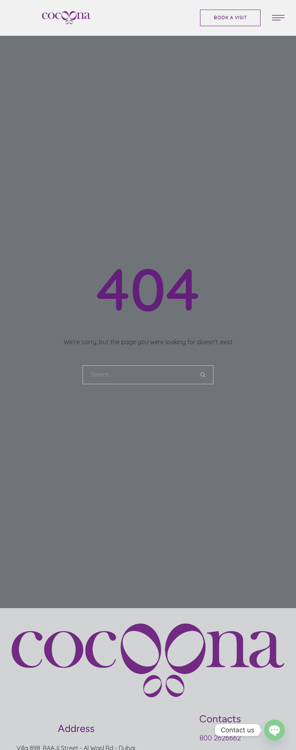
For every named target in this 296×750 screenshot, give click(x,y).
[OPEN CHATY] (274, 730)
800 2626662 (220, 737)
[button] (230, 18)
